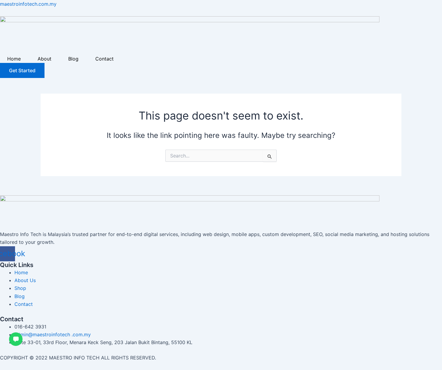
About (44, 59)
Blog (73, 59)
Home (14, 59)
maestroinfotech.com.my (28, 4)
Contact (104, 59)
